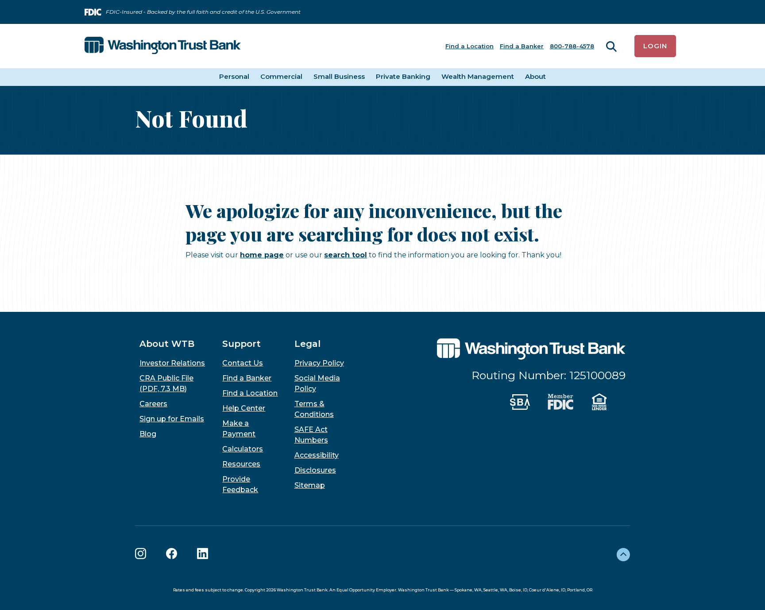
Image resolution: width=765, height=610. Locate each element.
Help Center (243, 408)
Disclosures (315, 470)
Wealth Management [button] (477, 76)
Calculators (242, 449)
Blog (147, 434)
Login (655, 46)
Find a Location (469, 46)
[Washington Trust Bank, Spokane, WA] (163, 46)
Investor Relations (172, 363)
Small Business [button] (339, 76)
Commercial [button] (281, 76)
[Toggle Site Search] (611, 46)
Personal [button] (234, 76)
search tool (345, 255)
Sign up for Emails (171, 419)
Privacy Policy (319, 363)
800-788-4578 (572, 46)
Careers (153, 404)
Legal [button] (307, 343)
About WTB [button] (166, 343)
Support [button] (241, 343)
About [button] (535, 76)
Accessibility (316, 455)
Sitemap (309, 485)
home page (262, 255)
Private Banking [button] (403, 76)
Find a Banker (522, 46)
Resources (241, 464)
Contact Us (242, 363)
